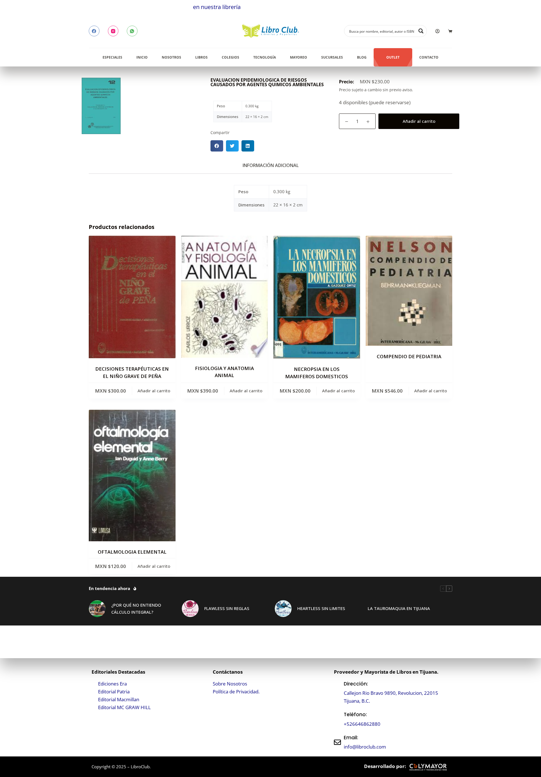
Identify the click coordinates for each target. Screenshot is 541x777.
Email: (351, 737)
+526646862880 (362, 724)
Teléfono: (355, 714)
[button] (216, 146)
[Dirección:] (337, 692)
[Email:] (337, 742)
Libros (201, 57)
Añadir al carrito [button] (154, 390)
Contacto (428, 57)
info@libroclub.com (365, 746)
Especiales (112, 57)
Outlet (393, 57)
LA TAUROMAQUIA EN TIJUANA (399, 608)
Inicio (142, 57)
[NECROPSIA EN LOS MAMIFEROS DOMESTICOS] (316, 297)
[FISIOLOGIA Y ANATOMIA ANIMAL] (224, 296)
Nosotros (171, 57)
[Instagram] (113, 31)
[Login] (437, 31)
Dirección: (356, 683)
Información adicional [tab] (271, 165)
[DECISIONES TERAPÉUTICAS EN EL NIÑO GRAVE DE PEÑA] (132, 297)
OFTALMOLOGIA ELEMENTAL (132, 552)
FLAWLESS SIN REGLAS (226, 608)
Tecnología (264, 57)
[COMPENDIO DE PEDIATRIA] (409, 291)
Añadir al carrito (419, 121)
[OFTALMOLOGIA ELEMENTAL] (132, 475)
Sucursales (332, 57)
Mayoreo (298, 57)
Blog (362, 57)
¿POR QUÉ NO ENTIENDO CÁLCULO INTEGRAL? (136, 608)
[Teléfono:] (337, 719)
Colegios (230, 57)
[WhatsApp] (132, 31)
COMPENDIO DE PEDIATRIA (409, 356)
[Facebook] (94, 31)
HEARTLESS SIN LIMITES (321, 608)
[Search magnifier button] (421, 31)
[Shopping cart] (450, 31)
